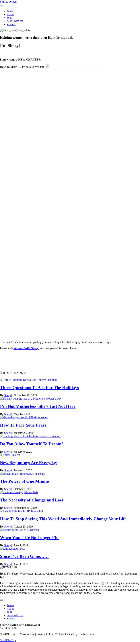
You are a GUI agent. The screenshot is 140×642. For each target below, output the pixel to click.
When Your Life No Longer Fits (29, 537)
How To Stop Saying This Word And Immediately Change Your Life (63, 518)
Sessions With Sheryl (26, 348)
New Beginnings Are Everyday (28, 462)
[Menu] (1, 5)
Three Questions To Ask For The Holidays (39, 387)
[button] (8, 640)
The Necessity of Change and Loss (31, 500)
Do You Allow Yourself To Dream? (32, 443)
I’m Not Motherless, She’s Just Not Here (37, 406)
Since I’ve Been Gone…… (24, 556)
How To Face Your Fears (23, 425)
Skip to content (8, 1)
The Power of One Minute (24, 481)
